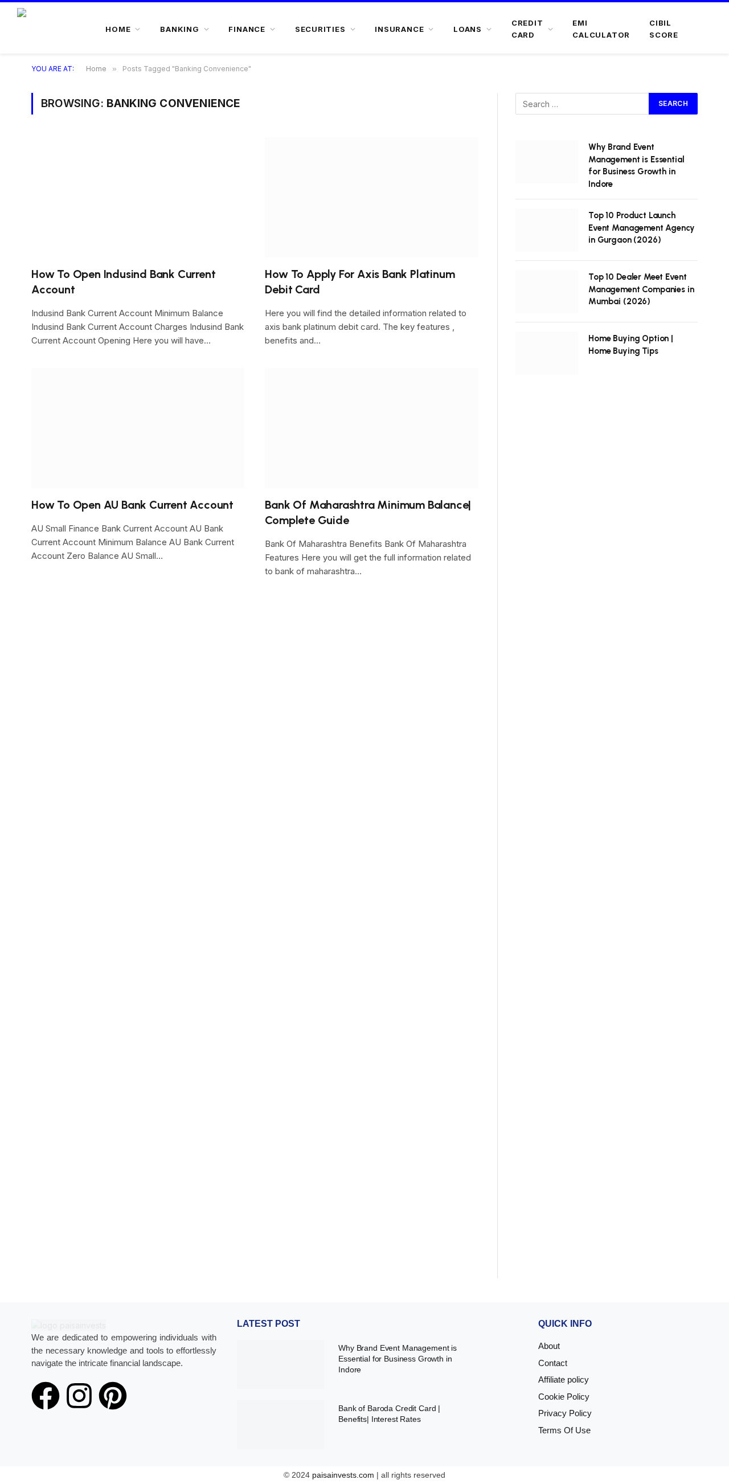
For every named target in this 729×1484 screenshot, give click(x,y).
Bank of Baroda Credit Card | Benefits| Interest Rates (389, 1414)
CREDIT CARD (527, 28)
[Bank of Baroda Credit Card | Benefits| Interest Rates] (280, 1424)
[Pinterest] (113, 1395)
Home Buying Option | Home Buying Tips (630, 344)
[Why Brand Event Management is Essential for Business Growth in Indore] (546, 161)
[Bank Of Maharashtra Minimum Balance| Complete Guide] (371, 428)
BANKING (179, 29)
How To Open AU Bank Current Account (132, 505)
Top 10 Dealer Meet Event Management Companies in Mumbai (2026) (641, 289)
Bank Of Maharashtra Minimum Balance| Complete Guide (368, 512)
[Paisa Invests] (52, 29)
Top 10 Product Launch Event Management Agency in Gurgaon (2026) (641, 227)
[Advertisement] (606, 839)
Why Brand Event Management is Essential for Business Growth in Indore (636, 165)
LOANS (467, 29)
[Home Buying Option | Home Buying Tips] (546, 353)
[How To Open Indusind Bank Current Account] (137, 197)
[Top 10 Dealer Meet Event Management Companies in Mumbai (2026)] (546, 291)
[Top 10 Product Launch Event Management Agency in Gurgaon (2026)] (546, 230)
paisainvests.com (343, 1474)
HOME (117, 29)
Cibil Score (663, 28)
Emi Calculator (601, 28)
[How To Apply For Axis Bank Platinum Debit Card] (371, 197)
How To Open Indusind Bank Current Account (123, 281)
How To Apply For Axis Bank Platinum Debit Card (359, 281)
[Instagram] (79, 1395)
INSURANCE (399, 29)
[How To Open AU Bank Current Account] (137, 428)
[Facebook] (45, 1395)
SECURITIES (320, 29)
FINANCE (246, 29)
